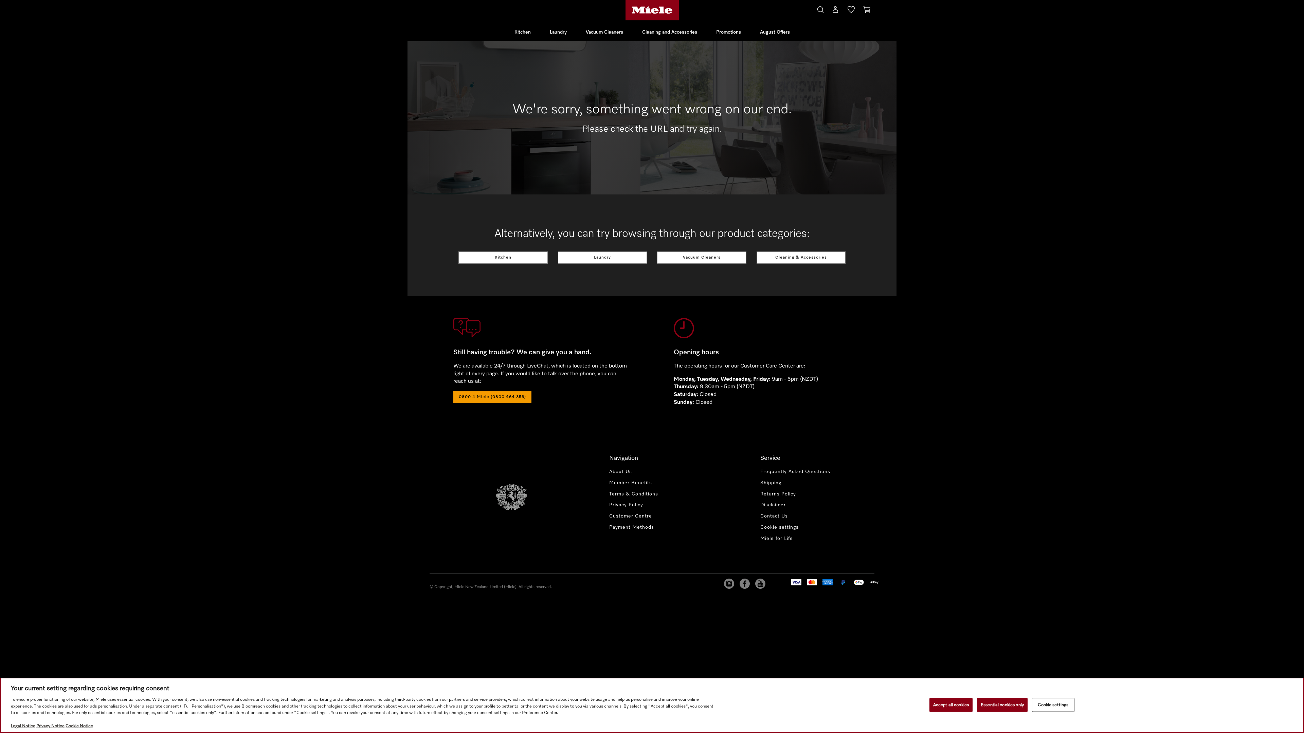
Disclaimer (773, 505)
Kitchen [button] (522, 32)
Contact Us (774, 516)
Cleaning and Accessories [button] (669, 32)
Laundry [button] (558, 32)
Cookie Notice (79, 726)
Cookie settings (1053, 704)
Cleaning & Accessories (801, 258)
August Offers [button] (775, 32)
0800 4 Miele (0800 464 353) (492, 397)
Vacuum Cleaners (702, 258)
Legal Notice (23, 726)
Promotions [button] (728, 32)
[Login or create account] (835, 11)
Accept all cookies (951, 704)
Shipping (770, 483)
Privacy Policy (626, 505)
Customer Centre (630, 516)
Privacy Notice (50, 726)
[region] (652, 705)
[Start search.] (820, 9)
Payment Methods (631, 527)
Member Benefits (630, 483)
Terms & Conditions (633, 494)
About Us (620, 471)
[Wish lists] (851, 11)
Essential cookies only (1002, 704)
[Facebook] (745, 584)
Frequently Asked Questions (795, 471)
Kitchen (503, 258)
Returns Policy (778, 494)
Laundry (602, 258)
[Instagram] (729, 584)
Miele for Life (776, 538)
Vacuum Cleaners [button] (604, 32)
